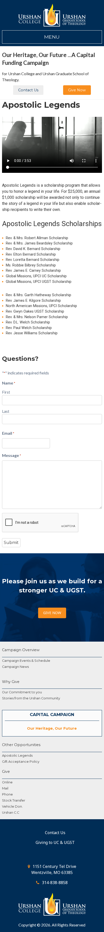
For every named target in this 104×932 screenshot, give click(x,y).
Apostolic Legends (17, 755)
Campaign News (15, 667)
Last (5, 411)
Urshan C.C (10, 812)
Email (8, 433)
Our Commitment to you (22, 692)
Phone (7, 794)
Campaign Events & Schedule (26, 661)
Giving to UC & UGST (55, 842)
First (6, 392)
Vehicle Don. (12, 806)
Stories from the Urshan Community (31, 698)
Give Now (77, 90)
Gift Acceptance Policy (20, 761)
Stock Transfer (13, 800)
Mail (5, 788)
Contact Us (28, 90)
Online (7, 782)
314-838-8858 (55, 882)
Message (11, 455)
